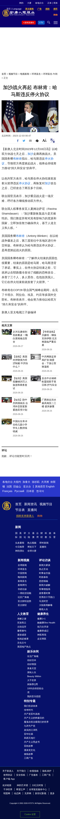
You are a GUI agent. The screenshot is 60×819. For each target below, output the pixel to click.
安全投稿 (20, 775)
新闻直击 (22, 581)
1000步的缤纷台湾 (35, 690)
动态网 (17, 793)
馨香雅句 (21, 630)
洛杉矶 (36, 482)
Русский (19, 491)
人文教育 (23, 613)
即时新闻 (44, 543)
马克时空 (43, 601)
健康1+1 (41, 618)
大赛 (29, 3)
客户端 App (9, 779)
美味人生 (31, 672)
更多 (52, 793)
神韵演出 (19, 551)
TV (42, 23)
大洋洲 (45, 482)
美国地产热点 (24, 646)
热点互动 (43, 569)
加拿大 (26, 482)
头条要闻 (19, 543)
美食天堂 (31, 668)
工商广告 (28, 758)
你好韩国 (31, 664)
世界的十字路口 (47, 597)
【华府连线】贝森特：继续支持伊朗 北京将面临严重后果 (49, 338)
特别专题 (30, 701)
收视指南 (34, 771)
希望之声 (20, 789)
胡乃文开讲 (42, 626)
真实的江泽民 (30, 730)
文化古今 (21, 642)
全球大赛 (31, 551)
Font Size (44, 140)
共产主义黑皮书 (32, 742)
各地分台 (39, 3)
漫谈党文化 (29, 750)
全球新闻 (22, 565)
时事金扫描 (44, 573)
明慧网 (6, 793)
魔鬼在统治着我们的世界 (36, 722)
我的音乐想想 (34, 696)
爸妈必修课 (22, 638)
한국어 (40, 491)
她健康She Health (46, 622)
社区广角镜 (23, 597)
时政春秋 (43, 577)
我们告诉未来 (30, 706)
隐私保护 (46, 771)
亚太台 (27, 486)
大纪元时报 (37, 785)
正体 (49, 3)
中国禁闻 (22, 573)
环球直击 (36, 74)
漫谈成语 (21, 634)
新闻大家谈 (44, 565)
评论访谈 (45, 560)
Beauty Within (34, 676)
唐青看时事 (44, 593)
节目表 (20, 510)
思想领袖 (43, 581)
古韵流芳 (21, 626)
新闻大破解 (44, 585)
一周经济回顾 (24, 593)
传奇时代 (28, 710)
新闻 (18, 527)
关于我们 (21, 771)
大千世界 (31, 680)
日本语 (30, 491)
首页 (4, 74)
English (50, 486)
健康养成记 (42, 630)
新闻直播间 (29, 23)
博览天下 (31, 547)
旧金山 (17, 486)
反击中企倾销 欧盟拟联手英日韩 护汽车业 (49, 381)
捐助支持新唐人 (25, 515)
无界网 (27, 793)
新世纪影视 (40, 793)
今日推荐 (19, 547)
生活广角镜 (32, 656)
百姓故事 (28, 746)
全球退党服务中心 (38, 789)
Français (7, 491)
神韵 (21, 3)
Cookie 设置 (30, 814)
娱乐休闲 (33, 651)
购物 (39, 515)
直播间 (32, 510)
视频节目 (13, 74)
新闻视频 (23, 560)
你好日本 (31, 660)
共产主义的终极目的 (34, 718)
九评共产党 (29, 726)
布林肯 (17, 158)
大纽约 (17, 482)
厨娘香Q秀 (32, 684)
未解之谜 (21, 618)
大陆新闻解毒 (45, 605)
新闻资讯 (30, 504)
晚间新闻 (22, 577)
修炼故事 (28, 754)
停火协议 (24, 183)
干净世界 (7, 789)
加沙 (30, 153)
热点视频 (31, 543)
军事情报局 (44, 589)
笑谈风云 (21, 622)
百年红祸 (28, 734)
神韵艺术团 (22, 785)
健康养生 (43, 613)
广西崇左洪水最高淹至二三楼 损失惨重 (49, 403)
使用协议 (7, 775)
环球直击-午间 (50, 74)
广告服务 (33, 775)
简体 (55, 3)
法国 (9, 486)
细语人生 (43, 609)
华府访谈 (22, 589)
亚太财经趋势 (24, 601)
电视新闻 (24, 74)
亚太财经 (22, 605)
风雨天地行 (29, 738)
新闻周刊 (22, 585)
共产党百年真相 (32, 714)
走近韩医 (41, 638)
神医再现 (41, 634)
